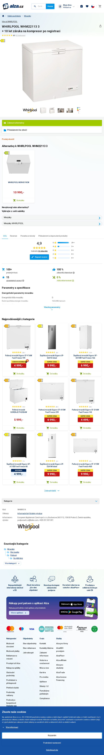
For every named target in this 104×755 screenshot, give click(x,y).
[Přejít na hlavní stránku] (13, 6)
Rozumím (52, 735)
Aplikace (43, 682)
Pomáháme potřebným (44, 692)
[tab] (5, 236)
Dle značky (14, 552)
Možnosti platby (12, 651)
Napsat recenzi (41, 257)
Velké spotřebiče (14, 16)
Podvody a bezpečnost (11, 701)
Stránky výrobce (35, 513)
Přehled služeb (12, 688)
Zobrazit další (50, 491)
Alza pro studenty (59, 666)
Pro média (44, 677)
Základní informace (44, 654)
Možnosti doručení (10, 645)
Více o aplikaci (17, 613)
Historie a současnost (44, 661)
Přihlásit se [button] (67, 7)
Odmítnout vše (52, 750)
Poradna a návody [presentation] (28, 236)
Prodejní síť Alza (13, 663)
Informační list (23, 513)
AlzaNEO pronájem (60, 649)
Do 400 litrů (18, 558)
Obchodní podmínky (10, 674)
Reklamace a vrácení (11, 657)
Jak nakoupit (28, 653)
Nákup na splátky (13, 668)
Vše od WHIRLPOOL (9, 22)
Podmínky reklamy (10, 693)
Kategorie (8, 501)
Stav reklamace (29, 648)
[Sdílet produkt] (100, 26)
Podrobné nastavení (52, 743)
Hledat (50, 6)
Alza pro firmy (62, 644)
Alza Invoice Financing (61, 678)
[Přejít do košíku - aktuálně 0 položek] (99, 6)
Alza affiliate (61, 660)
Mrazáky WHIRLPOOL (13, 223)
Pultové (13, 555)
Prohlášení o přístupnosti (11, 681)
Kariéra (43, 672)
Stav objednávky (29, 644)
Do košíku (20, 200)
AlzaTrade (60, 672)
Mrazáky (27, 16)
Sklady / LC (44, 686)
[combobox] (39, 6)
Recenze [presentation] (13, 236)
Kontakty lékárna (46, 648)
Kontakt (43, 644)
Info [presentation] (5, 236)
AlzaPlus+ (60, 656)
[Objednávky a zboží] (81, 6)
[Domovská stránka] (3, 16)
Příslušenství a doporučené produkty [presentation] (52, 236)
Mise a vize (44, 668)
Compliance (45, 698)
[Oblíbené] (87, 6)
